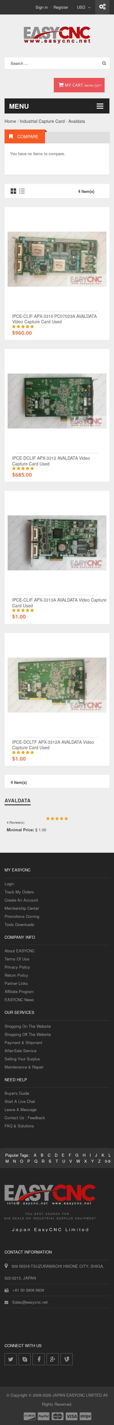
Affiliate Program (19, 991)
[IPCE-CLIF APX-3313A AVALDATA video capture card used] (57, 497)
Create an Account (21, 900)
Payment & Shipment (23, 1042)
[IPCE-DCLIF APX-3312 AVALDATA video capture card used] (57, 355)
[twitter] (11, 1359)
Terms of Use (17, 959)
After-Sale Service (20, 1050)
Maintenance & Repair (24, 1067)
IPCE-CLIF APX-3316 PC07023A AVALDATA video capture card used (54, 319)
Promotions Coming (22, 916)
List (22, 191)
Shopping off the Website (28, 1034)
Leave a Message (20, 1109)
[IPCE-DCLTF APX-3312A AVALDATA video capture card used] (57, 639)
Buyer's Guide (17, 1093)
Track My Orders (19, 892)
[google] (53, 1359)
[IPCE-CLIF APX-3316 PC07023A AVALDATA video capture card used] (57, 213)
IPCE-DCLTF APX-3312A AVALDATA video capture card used (53, 745)
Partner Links (16, 983)
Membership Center (22, 908)
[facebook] (39, 1359)
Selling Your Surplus (22, 1059)
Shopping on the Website (28, 1026)
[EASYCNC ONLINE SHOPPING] (57, 33)
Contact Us (14, 1117)
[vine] (66, 1359)
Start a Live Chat (20, 1101)
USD (81, 7)
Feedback (36, 1117)
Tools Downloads (19, 924)
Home (10, 121)
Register (61, 7)
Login (9, 884)
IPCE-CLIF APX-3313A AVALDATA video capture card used (59, 603)
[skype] (25, 1359)
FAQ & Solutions (19, 1126)
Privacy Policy (17, 967)
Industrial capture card (42, 121)
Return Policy (16, 975)
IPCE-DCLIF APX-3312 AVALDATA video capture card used (51, 461)
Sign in (42, 7)
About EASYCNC (20, 951)
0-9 (107, 1161)
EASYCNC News (19, 999)
